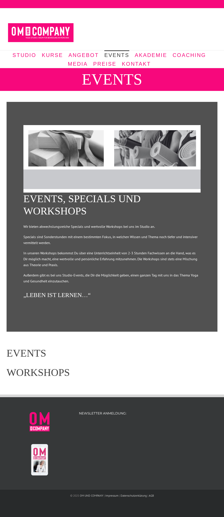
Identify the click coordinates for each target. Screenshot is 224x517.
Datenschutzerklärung (134, 496)
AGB (151, 496)
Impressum (112, 496)
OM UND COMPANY (91, 496)
